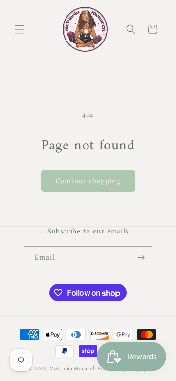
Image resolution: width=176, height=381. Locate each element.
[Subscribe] (141, 257)
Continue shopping (88, 181)
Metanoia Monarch (72, 368)
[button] (19, 29)
